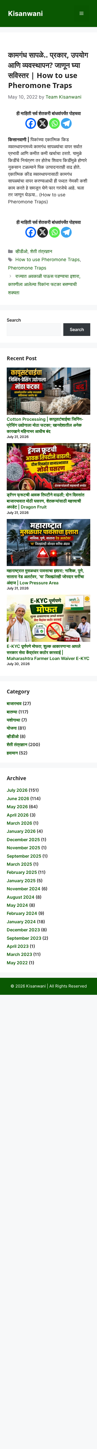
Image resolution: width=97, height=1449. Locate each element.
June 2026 (18, 798)
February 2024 (22, 913)
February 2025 (22, 872)
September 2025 (24, 856)
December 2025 (23, 839)
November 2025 (23, 847)
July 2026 (17, 790)
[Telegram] (66, 123)
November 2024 (23, 888)
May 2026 (17, 806)
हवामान (12, 753)
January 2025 (21, 880)
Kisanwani (25, 13)
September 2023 (24, 938)
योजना (12, 728)
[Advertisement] (48, 1222)
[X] (42, 123)
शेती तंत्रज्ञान (41, 251)
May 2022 (17, 962)
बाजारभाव (14, 703)
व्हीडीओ (21, 251)
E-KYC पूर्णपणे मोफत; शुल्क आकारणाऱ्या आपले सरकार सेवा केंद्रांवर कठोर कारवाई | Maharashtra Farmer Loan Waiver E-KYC (48, 652)
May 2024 (17, 905)
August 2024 (20, 897)
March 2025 (19, 864)
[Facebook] (30, 123)
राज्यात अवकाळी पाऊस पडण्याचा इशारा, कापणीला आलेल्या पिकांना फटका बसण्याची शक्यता (44, 284)
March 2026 (19, 823)
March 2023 (19, 954)
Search (14, 320)
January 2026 (21, 831)
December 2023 (23, 929)
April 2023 (18, 946)
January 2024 (21, 921)
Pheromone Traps (27, 268)
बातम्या (12, 712)
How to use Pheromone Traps (47, 259)
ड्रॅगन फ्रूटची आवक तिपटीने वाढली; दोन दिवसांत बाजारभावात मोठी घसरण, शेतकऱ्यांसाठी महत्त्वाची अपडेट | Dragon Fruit (45, 501)
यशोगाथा (13, 720)
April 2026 (18, 815)
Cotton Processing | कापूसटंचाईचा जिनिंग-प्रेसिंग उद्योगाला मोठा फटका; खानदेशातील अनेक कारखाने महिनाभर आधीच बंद (45, 425)
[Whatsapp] (54, 123)
